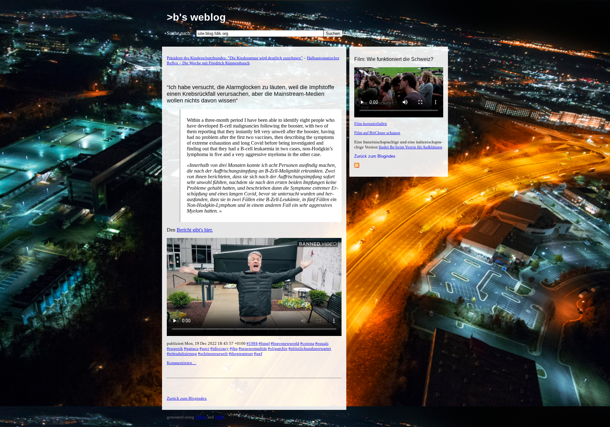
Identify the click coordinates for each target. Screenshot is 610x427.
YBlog (201, 417)
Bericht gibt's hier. (195, 230)
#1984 (252, 343)
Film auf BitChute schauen (377, 132)
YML (219, 417)
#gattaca (191, 348)
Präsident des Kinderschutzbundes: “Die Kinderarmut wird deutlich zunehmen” (235, 58)
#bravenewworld (285, 343)
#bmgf (264, 343)
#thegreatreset (241, 353)
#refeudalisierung (182, 353)
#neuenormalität (253, 348)
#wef (258, 353)
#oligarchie (278, 348)
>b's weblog (196, 17)
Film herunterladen (370, 123)
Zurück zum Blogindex (375, 156)
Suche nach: (179, 33)
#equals (322, 343)
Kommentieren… (181, 362)
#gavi (204, 348)
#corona (307, 343)
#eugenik (175, 348)
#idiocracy (219, 348)
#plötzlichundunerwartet (309, 348)
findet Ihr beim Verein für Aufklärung (410, 147)
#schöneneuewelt (213, 353)
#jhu (234, 348)
